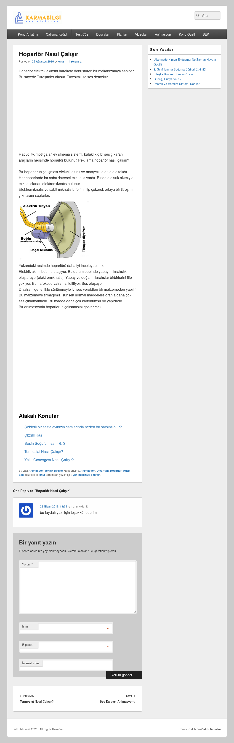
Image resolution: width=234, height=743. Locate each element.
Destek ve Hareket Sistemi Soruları (177, 83)
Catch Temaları (211, 729)
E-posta (27, 644)
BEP (206, 34)
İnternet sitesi (31, 663)
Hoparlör (116, 470)
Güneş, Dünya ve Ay (167, 79)
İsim (25, 626)
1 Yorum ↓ (75, 61)
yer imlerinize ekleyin (86, 475)
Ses (21, 475)
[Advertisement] (77, 117)
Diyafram (103, 470)
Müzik (126, 470)
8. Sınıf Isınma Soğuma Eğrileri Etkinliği (180, 69)
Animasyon (163, 34)
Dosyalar (102, 34)
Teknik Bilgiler (54, 470)
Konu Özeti (187, 34)
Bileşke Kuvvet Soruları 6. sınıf (174, 74)
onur (61, 61)
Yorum (27, 564)
